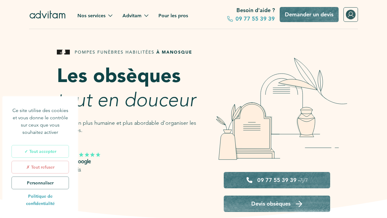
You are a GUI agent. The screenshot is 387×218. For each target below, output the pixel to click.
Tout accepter (42, 151)
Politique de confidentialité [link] (40, 199)
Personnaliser (40, 183)
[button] (95, 16)
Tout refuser (42, 167)
